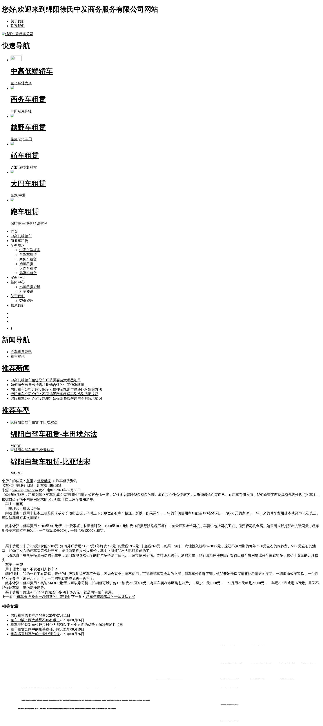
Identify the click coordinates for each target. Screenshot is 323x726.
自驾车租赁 (28, 254)
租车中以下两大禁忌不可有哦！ (35, 620)
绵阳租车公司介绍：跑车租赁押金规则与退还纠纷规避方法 (56, 389)
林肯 (33, 167)
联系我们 (18, 26)
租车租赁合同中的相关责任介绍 (35, 629)
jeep (21, 139)
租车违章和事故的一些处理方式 (110, 597)
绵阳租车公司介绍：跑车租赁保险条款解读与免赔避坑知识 (56, 398)
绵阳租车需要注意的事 (28, 615)
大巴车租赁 (28, 268)
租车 (31, 495)
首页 (14, 231)
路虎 (14, 139)
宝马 (14, 83)
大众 (28, 83)
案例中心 (18, 277)
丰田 (14, 111)
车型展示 (18, 245)
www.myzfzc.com (25, 490)
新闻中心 (18, 282)
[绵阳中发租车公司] (17, 34)
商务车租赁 (19, 241)
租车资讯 (26, 291)
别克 (21, 111)
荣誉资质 (26, 301)
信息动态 (44, 481)
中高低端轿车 (21, 236)
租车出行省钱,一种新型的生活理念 (43, 597)
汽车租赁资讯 (29, 287)
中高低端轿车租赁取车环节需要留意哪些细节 (46, 380)
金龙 (14, 195)
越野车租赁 (28, 273)
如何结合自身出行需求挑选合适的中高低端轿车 (47, 385)
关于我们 (18, 21)
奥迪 (14, 167)
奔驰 (21, 83)
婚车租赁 (26, 264)
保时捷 (23, 167)
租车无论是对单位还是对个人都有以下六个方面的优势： (54, 625)
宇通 (21, 195)
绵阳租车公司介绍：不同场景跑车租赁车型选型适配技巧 (54, 394)
